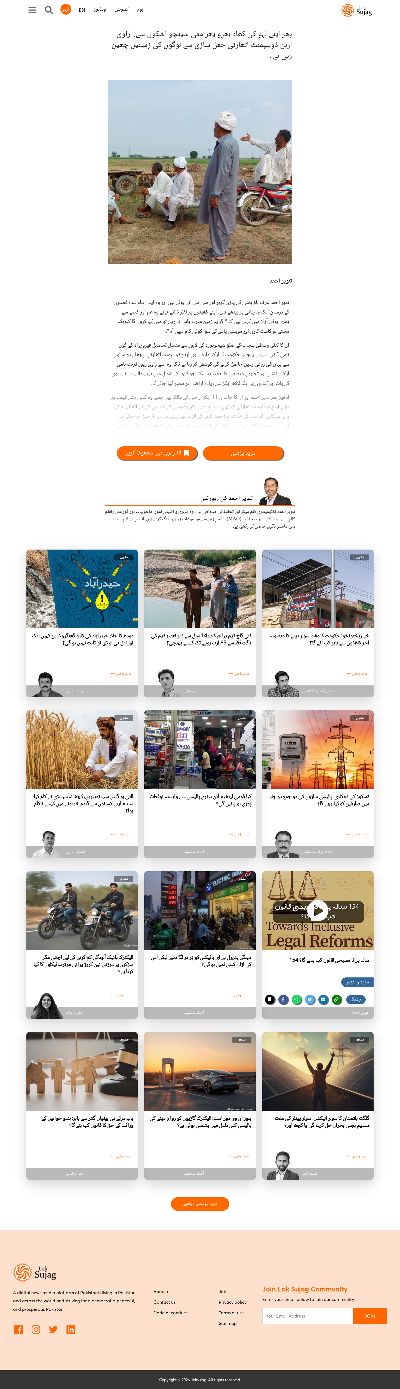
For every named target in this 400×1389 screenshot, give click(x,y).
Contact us (164, 1302)
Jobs (223, 1291)
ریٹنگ (356, 999)
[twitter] (310, 999)
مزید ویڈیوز (357, 982)
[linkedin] (323, 999)
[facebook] (283, 999)
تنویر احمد (281, 281)
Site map (228, 1323)
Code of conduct (170, 1312)
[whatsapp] (296, 999)
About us (162, 1291)
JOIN (370, 1316)
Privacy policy (233, 1302)
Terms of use (231, 1312)
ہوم (140, 9)
